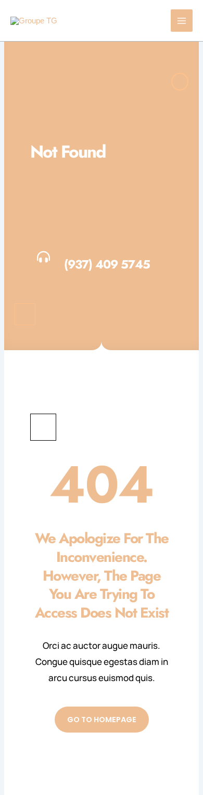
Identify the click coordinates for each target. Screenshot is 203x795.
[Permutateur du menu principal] (182, 20)
